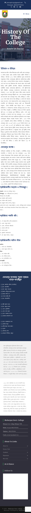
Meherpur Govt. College (15, 508)
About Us (5, 446)
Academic (5, 452)
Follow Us (8, 471)
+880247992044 (12, 431)
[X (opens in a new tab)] (11, 7)
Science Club (6, 449)
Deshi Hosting (23, 510)
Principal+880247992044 (12, 427)
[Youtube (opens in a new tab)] (20, 7)
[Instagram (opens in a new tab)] (17, 7)
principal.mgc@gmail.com (15, 2)
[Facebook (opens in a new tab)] (14, 7)
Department (6, 455)
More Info (5, 458)
